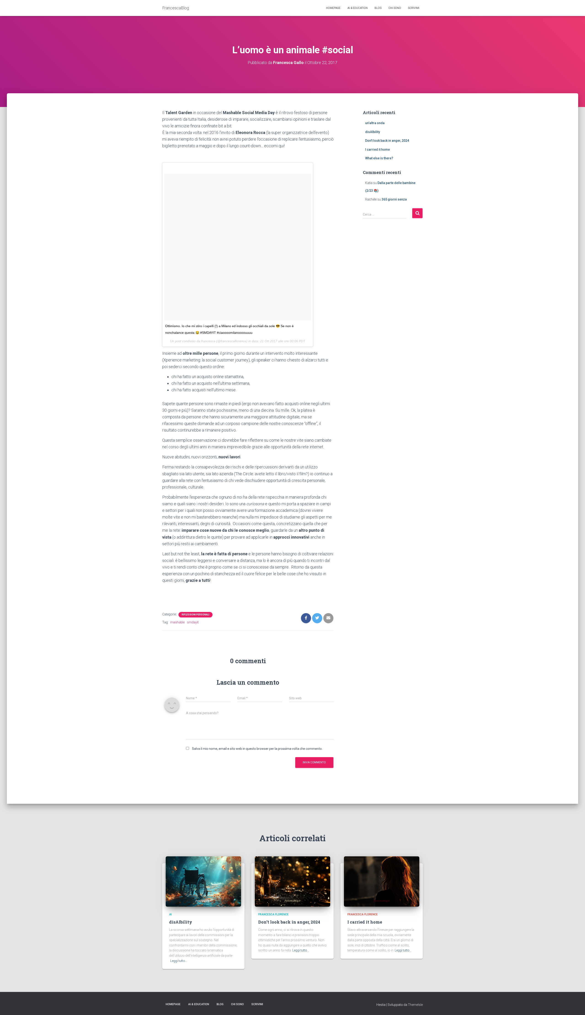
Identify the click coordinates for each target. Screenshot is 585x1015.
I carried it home (377, 149)
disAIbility (372, 132)
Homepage (333, 8)
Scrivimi (413, 8)
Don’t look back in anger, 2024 (387, 140)
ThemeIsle (415, 1005)
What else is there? (379, 158)
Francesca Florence (273, 914)
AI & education (357, 8)
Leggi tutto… (178, 961)
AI (170, 914)
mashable (177, 622)
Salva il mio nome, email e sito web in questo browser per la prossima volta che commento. (257, 749)
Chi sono (394, 8)
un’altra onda (375, 123)
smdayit (193, 622)
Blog (378, 8)
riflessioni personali (195, 614)
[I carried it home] (381, 881)
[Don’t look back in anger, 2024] (292, 881)
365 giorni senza (394, 199)
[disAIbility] (203, 881)
